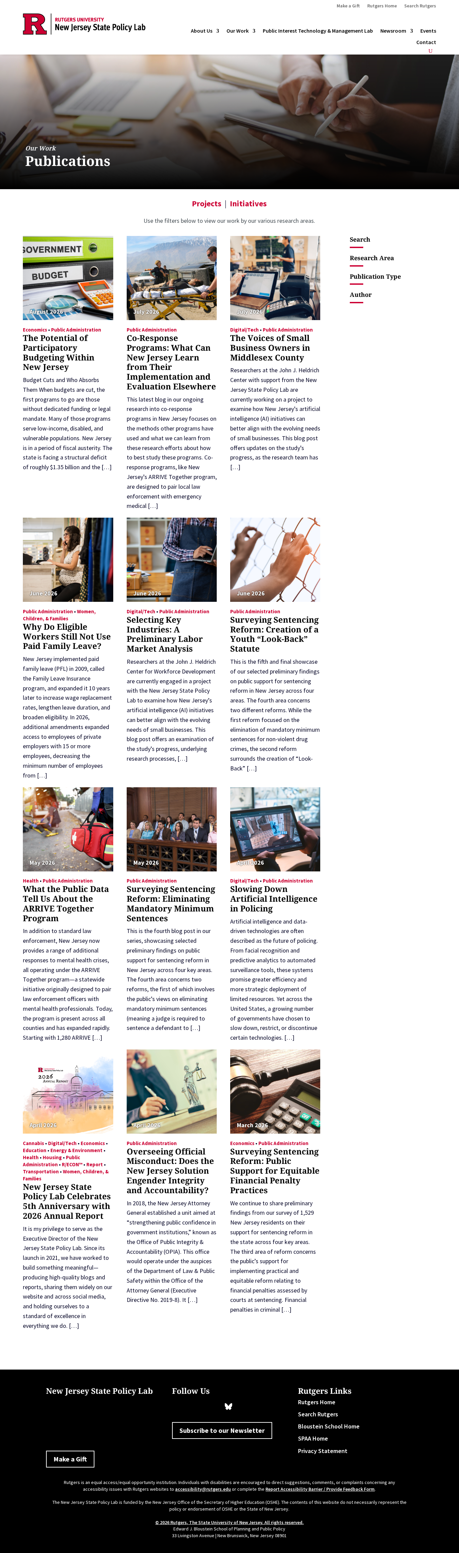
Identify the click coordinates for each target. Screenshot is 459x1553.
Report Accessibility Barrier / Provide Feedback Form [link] (320, 1489)
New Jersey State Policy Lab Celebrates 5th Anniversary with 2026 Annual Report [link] (67, 1201)
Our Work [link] (237, 31)
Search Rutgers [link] (420, 6)
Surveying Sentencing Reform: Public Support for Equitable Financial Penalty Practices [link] (275, 1171)
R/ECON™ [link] (72, 1164)
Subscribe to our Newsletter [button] (222, 1430)
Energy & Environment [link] (76, 1150)
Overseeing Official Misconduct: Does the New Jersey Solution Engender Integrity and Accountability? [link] (170, 1171)
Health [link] (31, 880)
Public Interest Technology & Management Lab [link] (318, 31)
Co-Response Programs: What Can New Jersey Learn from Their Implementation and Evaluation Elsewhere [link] (171, 362)
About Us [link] (201, 31)
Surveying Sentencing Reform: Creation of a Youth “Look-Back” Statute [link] (274, 634)
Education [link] (34, 1150)
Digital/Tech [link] (244, 329)
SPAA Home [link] (313, 1438)
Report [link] (94, 1164)
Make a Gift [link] (348, 6)
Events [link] (428, 31)
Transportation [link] (41, 1171)
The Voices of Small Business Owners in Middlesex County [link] (270, 347)
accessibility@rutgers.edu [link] (203, 1489)
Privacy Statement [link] (322, 1451)
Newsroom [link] (393, 31)
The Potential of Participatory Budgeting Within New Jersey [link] (58, 352)
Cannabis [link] (33, 1143)
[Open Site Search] (430, 51)
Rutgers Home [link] (382, 6)
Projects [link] (206, 203)
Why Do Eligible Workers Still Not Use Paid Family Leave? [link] (67, 636)
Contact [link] (426, 42)
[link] (84, 32)
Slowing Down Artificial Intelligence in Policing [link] (274, 898)
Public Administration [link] (76, 329)
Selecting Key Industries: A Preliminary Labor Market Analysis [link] (165, 634)
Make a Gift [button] (70, 1459)
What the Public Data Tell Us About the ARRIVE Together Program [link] (66, 903)
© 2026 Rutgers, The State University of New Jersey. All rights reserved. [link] (229, 1522)
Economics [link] (35, 329)
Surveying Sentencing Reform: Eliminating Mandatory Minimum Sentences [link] (171, 903)
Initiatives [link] (248, 203)
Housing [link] (52, 1157)
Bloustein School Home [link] (329, 1426)
